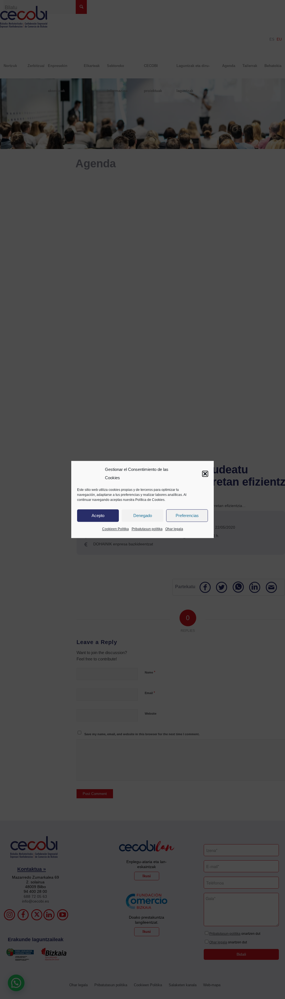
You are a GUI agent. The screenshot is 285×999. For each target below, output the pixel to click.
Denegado (142, 515)
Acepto (98, 515)
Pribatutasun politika (147, 529)
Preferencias (187, 515)
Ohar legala (174, 529)
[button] (205, 473)
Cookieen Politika (115, 529)
